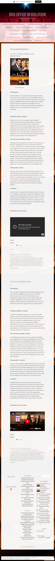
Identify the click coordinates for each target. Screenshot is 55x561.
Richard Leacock (36, 458)
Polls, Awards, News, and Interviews (22, 40)
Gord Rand (38, 454)
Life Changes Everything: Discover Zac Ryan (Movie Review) (27, 491)
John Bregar (18, 261)
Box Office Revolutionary (24, 254)
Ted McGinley (24, 265)
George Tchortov (18, 260)
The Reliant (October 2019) (27, 479)
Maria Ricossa (23, 262)
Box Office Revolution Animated (24, 27)
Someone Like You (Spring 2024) (27, 537)
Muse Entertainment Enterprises (34, 262)
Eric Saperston (37, 453)
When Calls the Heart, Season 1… (45, 522)
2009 (20, 257)
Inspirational (19, 256)
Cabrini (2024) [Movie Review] (27, 516)
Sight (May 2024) (27, 535)
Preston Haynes (37, 264)
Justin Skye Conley (25, 261)
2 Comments (12, 462)
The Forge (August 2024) (27, 539)
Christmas (18, 450)
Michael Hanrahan (40, 456)
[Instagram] (11, 489)
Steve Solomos (18, 265)
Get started (38, 1)
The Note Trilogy (31, 265)
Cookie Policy (27, 558)
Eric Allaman (29, 259)
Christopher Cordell (15, 259)
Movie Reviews (48, 24)
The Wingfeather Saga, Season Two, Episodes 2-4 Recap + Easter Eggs (27, 519)
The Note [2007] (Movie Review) (20, 281)
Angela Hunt (34, 257)
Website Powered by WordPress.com (27, 546)
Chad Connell (40, 257)
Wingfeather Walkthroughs (35, 24)
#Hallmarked (15, 257)
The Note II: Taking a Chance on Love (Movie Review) (22, 55)
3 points (23, 257)
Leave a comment (14, 268)
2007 (19, 451)
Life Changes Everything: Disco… (44, 506)
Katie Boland (39, 261)
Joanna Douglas (30, 260)
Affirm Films (28, 257)
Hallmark (24, 260)
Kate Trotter (32, 261)
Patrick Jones (13, 458)
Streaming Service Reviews (43, 27)
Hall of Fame (42, 30)
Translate (48, 537)
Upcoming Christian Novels (29, 30)
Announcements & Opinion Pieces (18, 34)
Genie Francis (33, 454)
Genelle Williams (36, 259)
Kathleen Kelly (19, 456)
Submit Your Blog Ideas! (43, 37)
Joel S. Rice (37, 260)
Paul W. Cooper (19, 458)
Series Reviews (9, 27)
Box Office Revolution (27, 14)
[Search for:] (44, 476)
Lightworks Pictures (14, 262)
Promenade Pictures (27, 458)
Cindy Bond (17, 453)
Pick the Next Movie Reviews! (13, 37)
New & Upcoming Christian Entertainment (14, 24)
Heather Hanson (18, 455)
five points (18, 454)
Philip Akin (31, 264)
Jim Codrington (32, 455)
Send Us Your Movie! (29, 37)
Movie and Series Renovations (37, 34)
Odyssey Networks (24, 264)
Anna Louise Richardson (38, 451)
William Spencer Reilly (21, 460)
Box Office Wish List (14, 30)
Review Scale (38, 40)
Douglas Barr (23, 259)
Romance (31, 256)
